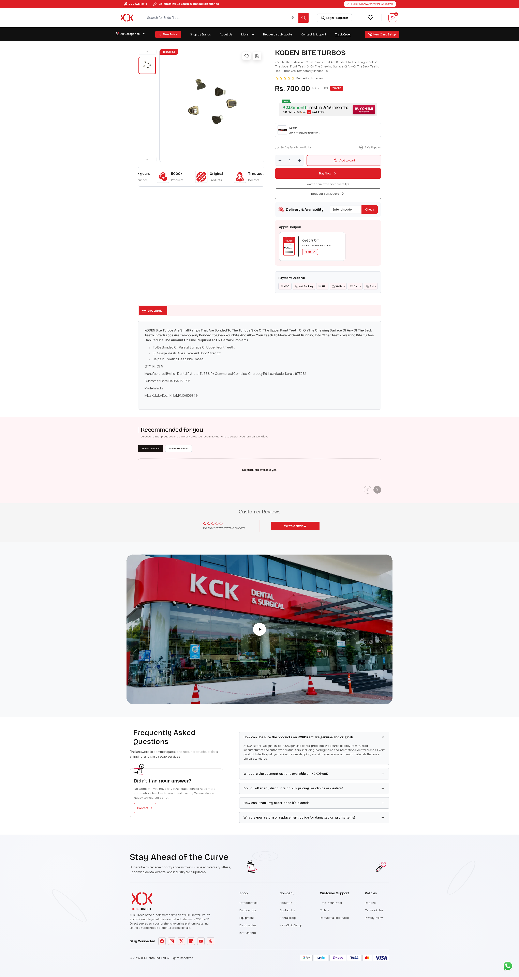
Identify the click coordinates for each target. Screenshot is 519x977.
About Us (226, 34)
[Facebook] (162, 941)
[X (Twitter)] (181, 941)
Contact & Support (313, 34)
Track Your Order (331, 903)
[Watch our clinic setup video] (259, 629)
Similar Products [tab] (150, 448)
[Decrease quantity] (280, 160)
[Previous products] (367, 490)
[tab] (153, 310)
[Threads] (210, 941)
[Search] (303, 18)
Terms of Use (374, 910)
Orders (324, 910)
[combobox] (221, 18)
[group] (211, 105)
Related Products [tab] (178, 448)
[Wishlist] (370, 17)
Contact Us (287, 910)
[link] (328, 130)
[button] (328, 109)
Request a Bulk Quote (334, 918)
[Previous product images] (147, 52)
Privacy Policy (374, 918)
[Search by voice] (292, 17)
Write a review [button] (295, 526)
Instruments (247, 933)
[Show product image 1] (147, 65)
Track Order (343, 34)
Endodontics (248, 910)
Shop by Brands (200, 34)
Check (369, 209)
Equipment (246, 918)
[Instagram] (171, 941)
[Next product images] (147, 159)
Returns (370, 903)
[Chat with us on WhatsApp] (509, 967)
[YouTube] (201, 941)
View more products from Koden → (304, 132)
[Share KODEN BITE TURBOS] (257, 56)
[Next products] (377, 490)
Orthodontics (248, 903)
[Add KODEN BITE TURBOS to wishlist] (246, 56)
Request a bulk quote (277, 34)
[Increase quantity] (299, 160)
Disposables (247, 925)
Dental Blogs (288, 918)
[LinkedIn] (191, 941)
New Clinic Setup (291, 925)
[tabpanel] (259, 365)
